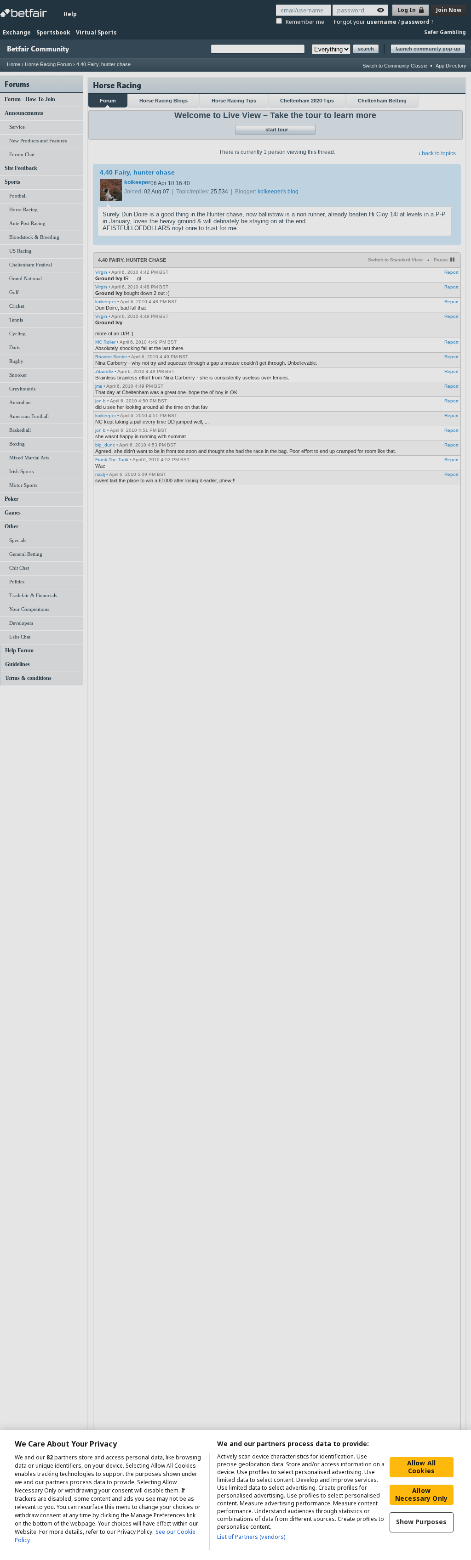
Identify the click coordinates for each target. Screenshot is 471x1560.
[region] (235, 1495)
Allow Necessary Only (421, 1494)
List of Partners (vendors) (251, 1537)
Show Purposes (421, 1521)
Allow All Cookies (421, 1466)
